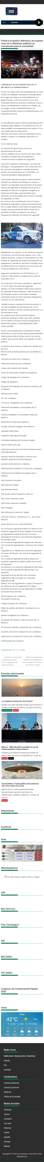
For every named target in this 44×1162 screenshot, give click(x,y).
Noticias (15, 710)
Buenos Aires (20, 1056)
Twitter (7, 1114)
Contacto (7, 1083)
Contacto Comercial (11, 1087)
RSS (5, 1065)
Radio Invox (8, 1056)
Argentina (31, 1056)
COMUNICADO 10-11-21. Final (13, 650)
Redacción (15, 1083)
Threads (7, 1141)
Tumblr (6, 1132)
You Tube (7, 1123)
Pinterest (7, 1128)
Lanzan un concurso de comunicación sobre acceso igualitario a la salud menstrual (11, 661)
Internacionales (7, 710)
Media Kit (7, 1092)
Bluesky (7, 1146)
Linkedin (7, 1137)
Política (11, 758)
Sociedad (7, 1069)
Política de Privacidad (12, 1096)
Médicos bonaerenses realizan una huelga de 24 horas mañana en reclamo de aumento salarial (32, 661)
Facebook (7, 1109)
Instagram (8, 1118)
